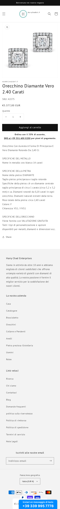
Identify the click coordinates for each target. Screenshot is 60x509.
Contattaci (11, 392)
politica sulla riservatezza (19, 413)
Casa (8, 303)
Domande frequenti (16, 406)
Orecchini (11, 324)
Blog (8, 399)
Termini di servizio (15, 434)
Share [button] (9, 237)
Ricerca (9, 378)
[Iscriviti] (50, 460)
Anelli (9, 338)
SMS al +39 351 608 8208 (17, 138)
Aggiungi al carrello (30, 127)
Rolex (9, 359)
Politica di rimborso (16, 420)
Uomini (10, 352)
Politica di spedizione (17, 427)
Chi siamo (11, 385)
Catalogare (11, 310)
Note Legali (12, 441)
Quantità (6, 111)
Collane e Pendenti (16, 331)
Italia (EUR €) (28, 481)
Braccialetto (12, 317)
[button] (3, 13)
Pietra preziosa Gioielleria (19, 345)
